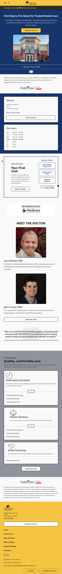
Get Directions (31, 118)
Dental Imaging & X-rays (13, 402)
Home (6, 530)
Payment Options (47, 180)
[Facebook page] (5, 555)
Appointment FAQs (47, 173)
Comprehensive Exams (12, 398)
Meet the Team (30, 319)
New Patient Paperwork (47, 165)
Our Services (8, 534)
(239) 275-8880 (15, 112)
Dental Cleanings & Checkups (14, 395)
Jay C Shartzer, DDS (13, 260)
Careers (26, 565)
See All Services (31, 469)
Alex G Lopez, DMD (13, 307)
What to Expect (20, 189)
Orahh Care (32, 565)
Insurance (7, 550)
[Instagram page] (8, 555)
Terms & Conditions (17, 565)
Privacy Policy (8, 565)
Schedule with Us (31, 30)
